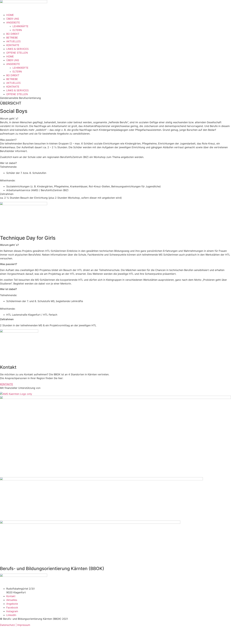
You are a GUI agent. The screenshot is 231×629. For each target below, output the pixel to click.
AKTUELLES (13, 41)
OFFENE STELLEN (17, 52)
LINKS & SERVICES (17, 48)
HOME (10, 15)
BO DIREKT (12, 33)
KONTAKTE (12, 45)
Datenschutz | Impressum (15, 624)
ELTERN (17, 30)
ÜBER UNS (12, 18)
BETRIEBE (12, 37)
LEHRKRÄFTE (20, 26)
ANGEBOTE (13, 22)
